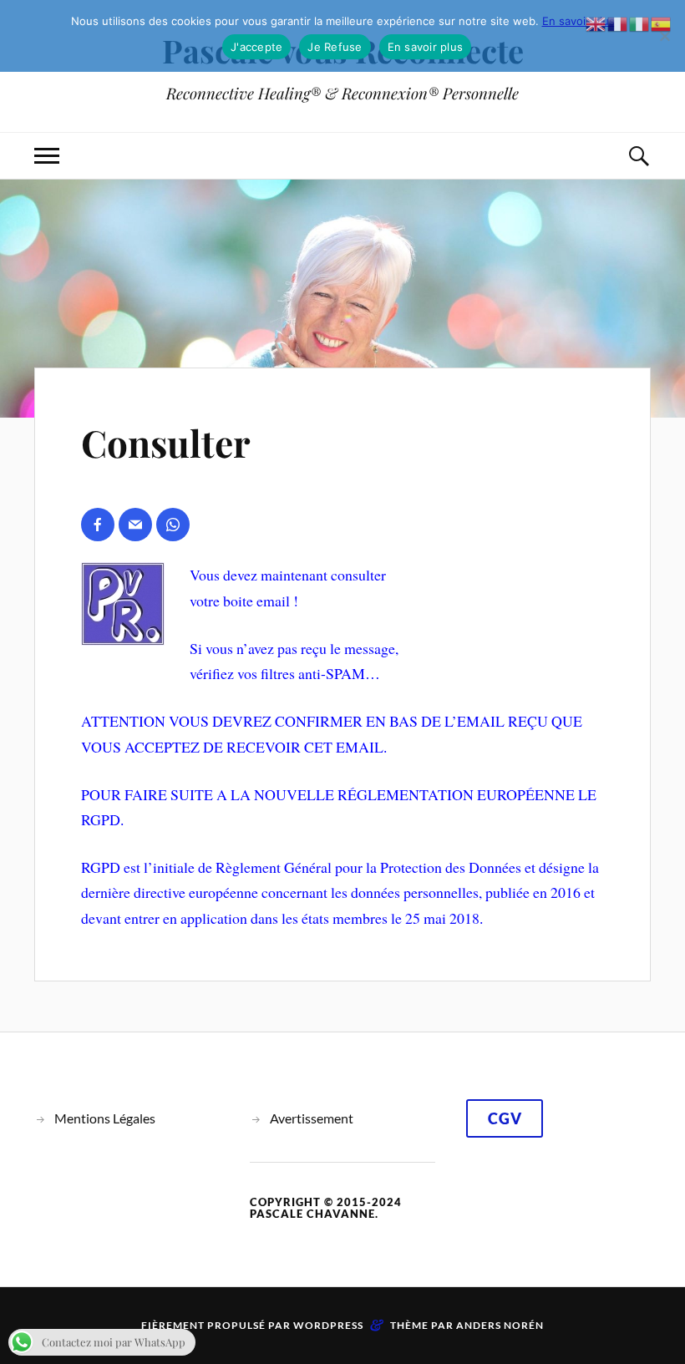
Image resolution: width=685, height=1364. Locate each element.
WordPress (328, 1325)
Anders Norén (500, 1325)
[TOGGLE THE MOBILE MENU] (46, 156)
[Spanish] (661, 22)
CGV (505, 1118)
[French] (618, 22)
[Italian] (640, 22)
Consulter (166, 442)
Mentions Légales (104, 1118)
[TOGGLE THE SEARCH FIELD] (638, 156)
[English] (596, 22)
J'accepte (256, 46)
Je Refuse (334, 46)
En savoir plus (578, 21)
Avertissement (311, 1118)
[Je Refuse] (664, 36)
